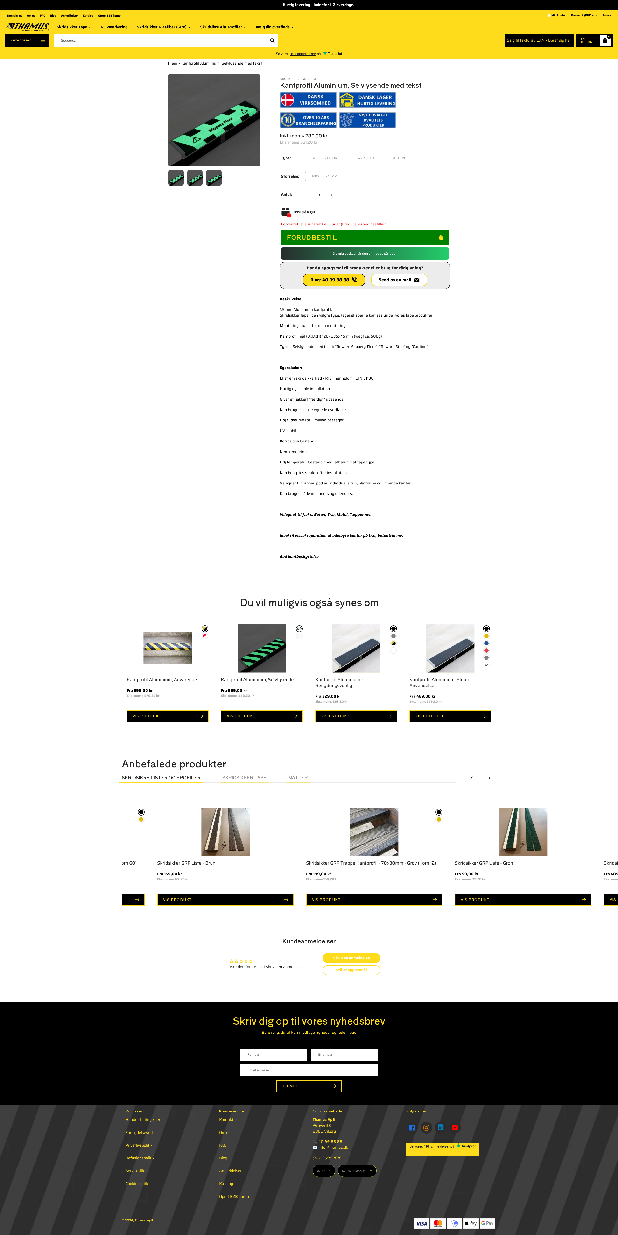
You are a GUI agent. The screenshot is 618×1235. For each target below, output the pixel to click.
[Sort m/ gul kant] (332, 826)
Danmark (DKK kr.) (584, 16)
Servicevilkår (137, 1171)
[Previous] (473, 778)
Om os (31, 15)
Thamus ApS (144, 1220)
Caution (398, 157)
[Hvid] (393, 650)
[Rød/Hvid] (205, 636)
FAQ (42, 15)
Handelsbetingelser (143, 1120)
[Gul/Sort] (205, 629)
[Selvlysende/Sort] (299, 629)
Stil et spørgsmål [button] (351, 970)
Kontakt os (14, 15)
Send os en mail (396, 279)
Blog (53, 15)
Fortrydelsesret (139, 1132)
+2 (486, 665)
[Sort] (393, 629)
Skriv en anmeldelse (351, 958)
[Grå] (393, 636)
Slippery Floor (324, 157)
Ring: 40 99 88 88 (330, 279)
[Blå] (486, 643)
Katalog (88, 15)
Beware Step (364, 157)
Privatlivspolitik (139, 1145)
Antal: (286, 194)
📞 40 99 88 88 (327, 1142)
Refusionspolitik (140, 1158)
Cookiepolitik (137, 1184)
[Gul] (486, 636)
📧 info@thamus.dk (330, 1147)
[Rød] (486, 650)
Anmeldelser (69, 15)
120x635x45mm (324, 176)
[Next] (488, 778)
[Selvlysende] (299, 636)
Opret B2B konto (109, 15)
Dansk (607, 16)
